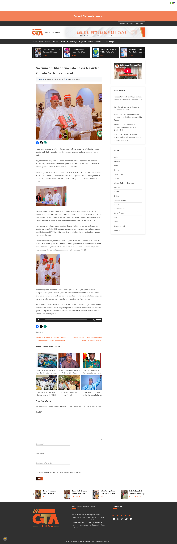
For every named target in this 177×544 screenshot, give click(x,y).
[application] (69, 320)
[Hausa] (171, 3)
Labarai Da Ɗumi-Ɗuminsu (124, 183)
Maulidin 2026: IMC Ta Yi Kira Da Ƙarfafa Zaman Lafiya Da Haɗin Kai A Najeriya (80, 50)
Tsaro (63, 42)
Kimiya (116, 170)
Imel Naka (40, 453)
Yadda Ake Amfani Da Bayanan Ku (83, 506)
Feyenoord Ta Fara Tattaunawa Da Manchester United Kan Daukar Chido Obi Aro (128, 117)
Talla (131, 23)
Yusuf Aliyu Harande (74, 79)
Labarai (48, 42)
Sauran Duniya (119, 209)
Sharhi (39, 412)
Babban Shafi (37, 42)
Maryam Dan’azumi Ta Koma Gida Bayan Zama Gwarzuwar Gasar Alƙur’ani (137, 50)
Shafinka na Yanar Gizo (44, 463)
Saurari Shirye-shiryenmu (88, 16)
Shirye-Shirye (108, 42)
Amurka (98, 42)
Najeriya (82, 42)
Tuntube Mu (140, 23)
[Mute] (94, 320)
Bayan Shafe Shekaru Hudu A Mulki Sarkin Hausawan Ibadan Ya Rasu (50, 492)
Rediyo (116, 196)
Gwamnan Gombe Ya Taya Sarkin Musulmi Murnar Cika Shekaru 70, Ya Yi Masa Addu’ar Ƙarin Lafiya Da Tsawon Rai (108, 50)
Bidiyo (116, 166)
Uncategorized (119, 226)
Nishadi (116, 192)
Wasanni (117, 230)
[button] (37, 142)
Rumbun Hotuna (120, 200)
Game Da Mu (123, 23)
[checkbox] (5, 539)
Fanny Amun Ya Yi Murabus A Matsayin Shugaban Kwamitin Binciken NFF (125, 127)
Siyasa (55, 42)
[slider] (98, 319)
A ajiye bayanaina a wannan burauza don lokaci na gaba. (59, 472)
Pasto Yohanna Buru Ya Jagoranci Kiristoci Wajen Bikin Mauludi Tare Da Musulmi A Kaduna (127, 137)
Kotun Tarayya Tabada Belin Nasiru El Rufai (80, 492)
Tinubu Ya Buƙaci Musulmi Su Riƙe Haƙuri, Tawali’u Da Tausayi (49, 50)
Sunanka (40, 444)
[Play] (38, 320)
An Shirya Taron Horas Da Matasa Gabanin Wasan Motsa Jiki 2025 (137, 492)
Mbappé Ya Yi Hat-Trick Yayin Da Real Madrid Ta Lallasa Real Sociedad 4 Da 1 (128, 100)
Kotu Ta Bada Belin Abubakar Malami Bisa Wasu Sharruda (109, 492)
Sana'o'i (116, 205)
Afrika (90, 42)
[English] (174, 3)
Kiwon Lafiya (72, 42)
